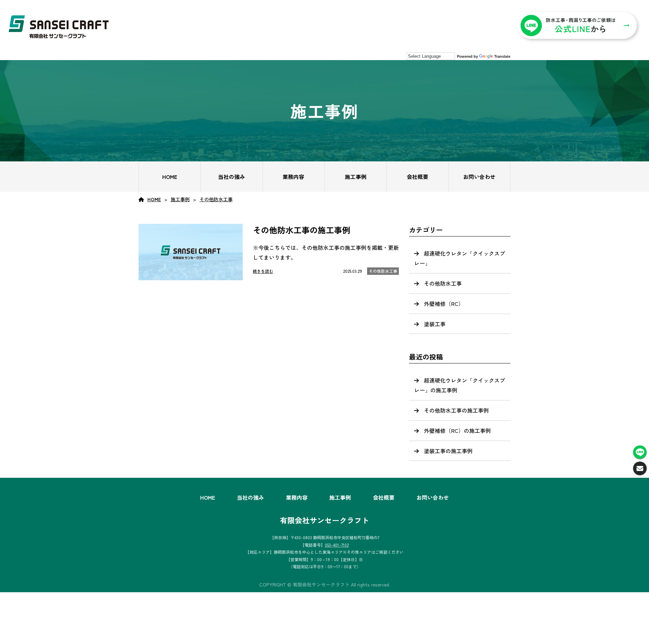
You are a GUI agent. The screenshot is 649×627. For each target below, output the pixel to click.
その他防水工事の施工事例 (456, 410)
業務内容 (293, 177)
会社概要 (417, 177)
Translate (502, 56)
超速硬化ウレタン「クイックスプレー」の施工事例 (459, 385)
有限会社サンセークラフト (324, 520)
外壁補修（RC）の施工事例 (457, 430)
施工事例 (355, 177)
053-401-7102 (337, 545)
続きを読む (263, 271)
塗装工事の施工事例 (448, 451)
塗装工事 (435, 324)
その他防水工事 (216, 199)
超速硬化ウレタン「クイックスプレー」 (459, 258)
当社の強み (231, 177)
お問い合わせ (479, 177)
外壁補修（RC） (444, 303)
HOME (169, 177)
